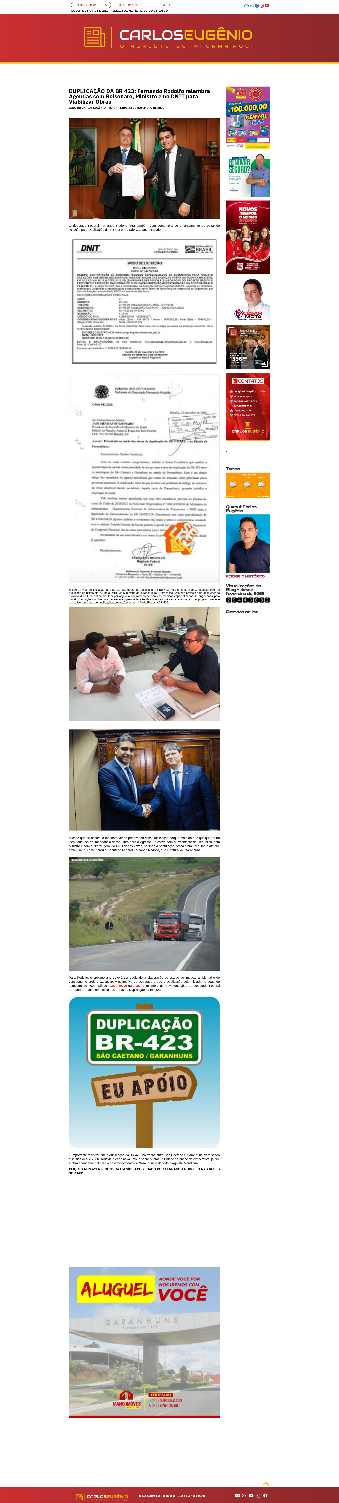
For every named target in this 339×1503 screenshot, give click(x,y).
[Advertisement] (144, 1451)
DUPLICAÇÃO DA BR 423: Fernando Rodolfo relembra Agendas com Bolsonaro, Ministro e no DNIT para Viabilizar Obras (139, 96)
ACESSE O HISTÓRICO (245, 576)
